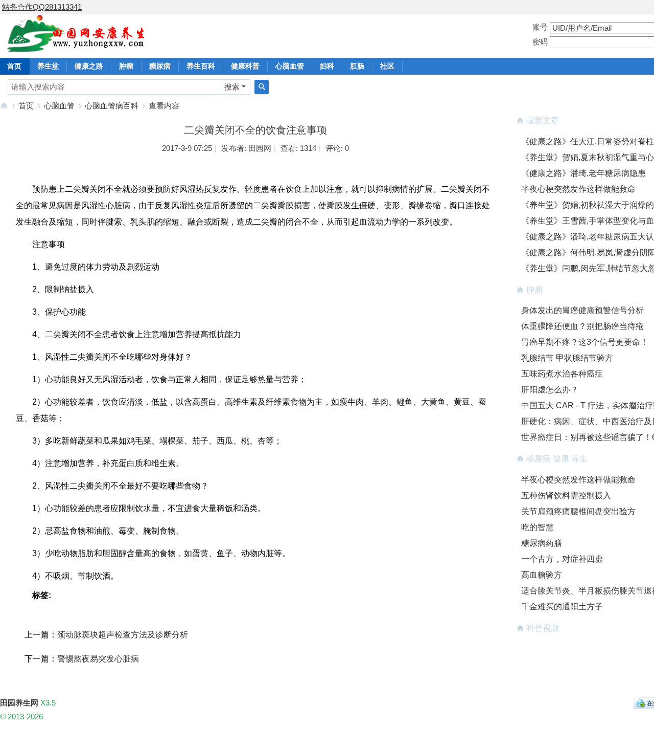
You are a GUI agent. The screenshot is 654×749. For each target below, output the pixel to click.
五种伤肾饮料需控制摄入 (566, 495)
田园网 (259, 148)
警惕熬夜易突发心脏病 (98, 658)
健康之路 (89, 66)
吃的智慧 (537, 527)
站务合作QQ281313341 (42, 7)
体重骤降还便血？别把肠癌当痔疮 (582, 326)
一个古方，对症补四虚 (562, 559)
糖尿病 (160, 66)
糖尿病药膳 (541, 543)
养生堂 (48, 66)
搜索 (232, 86)
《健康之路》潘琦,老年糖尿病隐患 (583, 173)
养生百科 (200, 66)
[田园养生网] (76, 45)
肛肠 (357, 66)
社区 (387, 66)
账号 (540, 27)
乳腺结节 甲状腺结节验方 (567, 358)
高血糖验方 (541, 574)
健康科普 (245, 66)
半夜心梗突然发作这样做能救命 (578, 189)
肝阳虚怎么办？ (549, 389)
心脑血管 (289, 66)
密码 (540, 41)
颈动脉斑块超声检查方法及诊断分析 (122, 634)
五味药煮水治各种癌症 (562, 373)
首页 (26, 105)
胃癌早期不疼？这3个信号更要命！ (584, 342)
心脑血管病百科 (111, 105)
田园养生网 (4, 105)
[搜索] (261, 87)
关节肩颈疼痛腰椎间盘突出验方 (578, 511)
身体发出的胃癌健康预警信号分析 (582, 310)
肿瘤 (126, 66)
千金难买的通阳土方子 (562, 606)
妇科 (327, 66)
